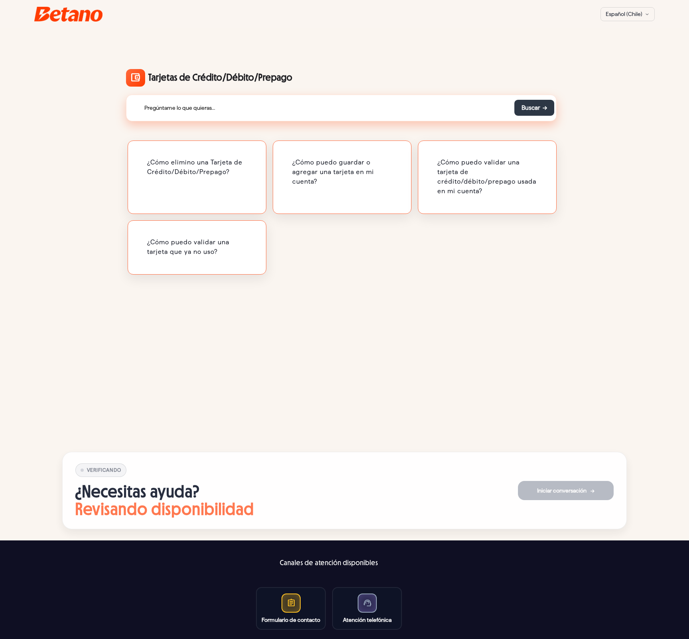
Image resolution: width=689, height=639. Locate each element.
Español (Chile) (624, 14)
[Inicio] (68, 14)
